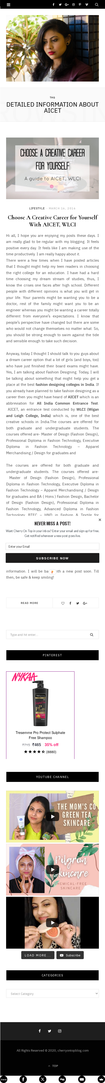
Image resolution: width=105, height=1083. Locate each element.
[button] (52, 523)
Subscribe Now (52, 558)
